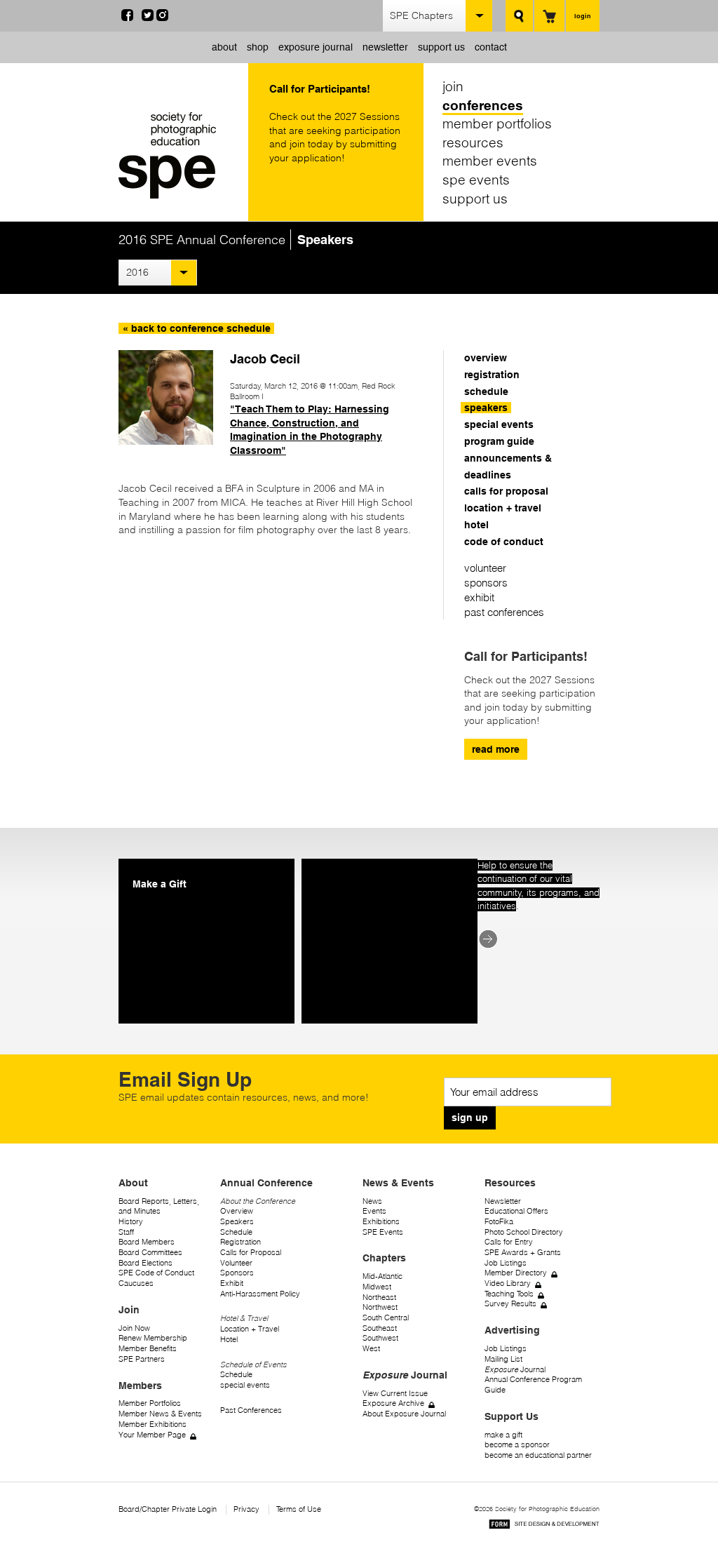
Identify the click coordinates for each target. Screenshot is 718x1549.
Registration (240, 1242)
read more (496, 749)
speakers (486, 407)
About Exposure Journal (404, 1414)
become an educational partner (538, 1455)
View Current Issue (395, 1393)
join (452, 86)
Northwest (380, 1307)
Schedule (236, 1232)
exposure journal (315, 47)
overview (485, 357)
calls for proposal (506, 491)
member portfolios (497, 123)
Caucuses (136, 1283)
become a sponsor (517, 1444)
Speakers (237, 1221)
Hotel (229, 1339)
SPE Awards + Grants (523, 1252)
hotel (476, 524)
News (372, 1201)
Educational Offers (516, 1211)
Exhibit (231, 1283)
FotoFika (499, 1221)
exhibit (479, 597)
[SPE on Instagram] (162, 17)
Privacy (246, 1509)
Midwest (377, 1287)
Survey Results (510, 1303)
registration (492, 374)
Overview (236, 1211)
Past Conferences (251, 1410)
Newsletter (503, 1201)
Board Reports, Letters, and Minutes (158, 1206)
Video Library (508, 1283)
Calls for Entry (509, 1242)
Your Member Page (152, 1435)
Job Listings (506, 1263)
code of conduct (503, 541)
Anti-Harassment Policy (260, 1294)
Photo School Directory (524, 1232)
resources (472, 142)
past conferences (504, 612)
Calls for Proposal (250, 1252)
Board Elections (145, 1263)
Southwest (380, 1338)
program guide (499, 441)
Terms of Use (298, 1509)
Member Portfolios (149, 1403)
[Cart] (549, 16)
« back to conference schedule (197, 328)
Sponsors (237, 1273)
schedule (486, 391)
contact (491, 47)
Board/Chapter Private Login (167, 1509)
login (582, 16)
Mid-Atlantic (382, 1276)
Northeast (379, 1297)
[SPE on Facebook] (127, 17)
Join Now (134, 1328)
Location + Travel (249, 1329)
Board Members (146, 1242)
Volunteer (236, 1263)
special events (499, 424)
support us (441, 47)
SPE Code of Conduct (156, 1273)
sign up (470, 1117)
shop (258, 47)
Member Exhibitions (152, 1424)
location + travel (502, 508)
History (130, 1221)
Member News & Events (160, 1414)
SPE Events (383, 1232)
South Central (386, 1317)
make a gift (503, 1435)
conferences (482, 105)
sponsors (486, 582)
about (224, 47)
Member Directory (516, 1273)
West (371, 1348)
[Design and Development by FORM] (544, 1526)
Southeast (380, 1328)
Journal (515, 1369)
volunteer (485, 568)
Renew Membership (152, 1338)
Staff (126, 1232)
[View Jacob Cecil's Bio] (165, 441)
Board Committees (150, 1252)
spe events (476, 179)
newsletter (385, 47)
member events (489, 160)
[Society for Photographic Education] (179, 155)
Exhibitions (381, 1221)
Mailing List (503, 1359)
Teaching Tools (509, 1294)
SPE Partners (141, 1359)
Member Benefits (147, 1348)
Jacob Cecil (265, 358)
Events (374, 1211)
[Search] (519, 16)
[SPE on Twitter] (148, 17)
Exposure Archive (393, 1403)
